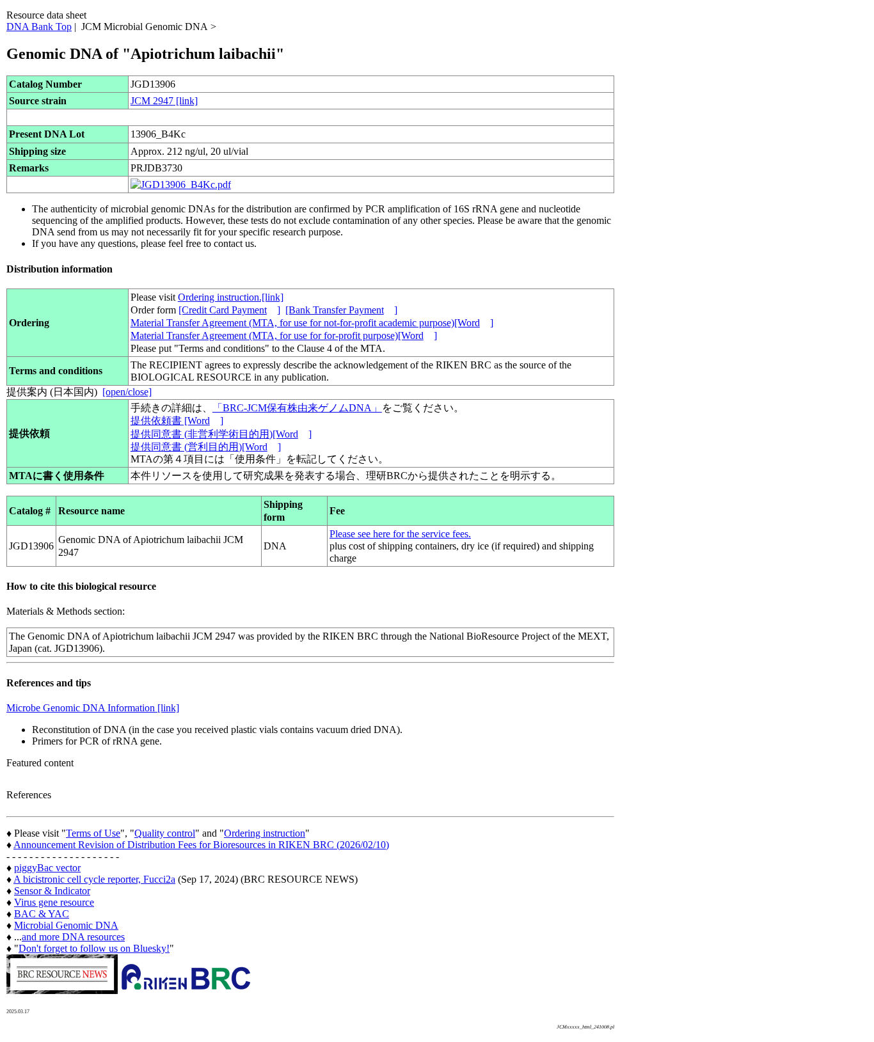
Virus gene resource (54, 902)
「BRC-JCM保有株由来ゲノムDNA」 (297, 407)
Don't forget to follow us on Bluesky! (94, 948)
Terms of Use (93, 833)
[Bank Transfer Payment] (341, 309)
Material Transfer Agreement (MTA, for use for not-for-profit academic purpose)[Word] (312, 322)
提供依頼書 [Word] (177, 420)
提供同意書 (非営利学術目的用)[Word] (221, 434)
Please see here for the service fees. (400, 533)
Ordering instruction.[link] (230, 297)
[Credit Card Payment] (229, 309)
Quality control (164, 833)
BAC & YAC (41, 913)
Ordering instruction (264, 833)
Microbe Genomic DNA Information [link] (92, 707)
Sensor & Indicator (52, 890)
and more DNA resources (73, 936)
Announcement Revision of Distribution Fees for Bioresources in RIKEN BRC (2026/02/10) (201, 844)
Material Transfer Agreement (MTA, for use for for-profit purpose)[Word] (284, 335)
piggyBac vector (47, 867)
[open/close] (127, 391)
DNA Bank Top (39, 26)
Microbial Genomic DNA (66, 925)
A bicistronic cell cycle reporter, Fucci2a (94, 879)
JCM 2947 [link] (164, 100)
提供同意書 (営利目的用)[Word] (206, 446)
